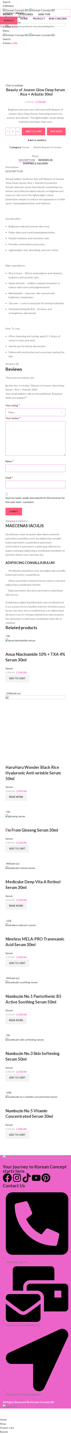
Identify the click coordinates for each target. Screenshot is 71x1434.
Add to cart (33, 131)
